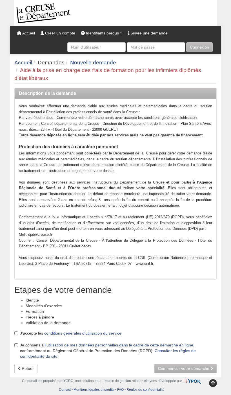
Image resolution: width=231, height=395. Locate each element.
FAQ (120, 390)
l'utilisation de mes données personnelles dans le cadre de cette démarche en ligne (119, 345)
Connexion (199, 47)
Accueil (28, 33)
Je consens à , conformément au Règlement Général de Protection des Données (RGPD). (108, 351)
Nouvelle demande (93, 63)
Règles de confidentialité (145, 390)
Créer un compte (59, 33)
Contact (65, 390)
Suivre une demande (148, 33)
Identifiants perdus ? (103, 33)
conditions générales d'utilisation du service (82, 333)
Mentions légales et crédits (94, 390)
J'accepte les (70, 333)
